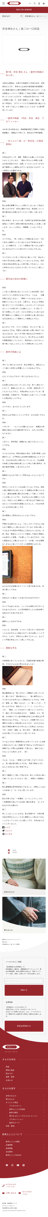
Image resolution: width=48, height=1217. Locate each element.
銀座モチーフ (14, 1123)
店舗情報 (9, 1145)
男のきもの (10, 1099)
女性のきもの (11, 1096)
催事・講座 (10, 1077)
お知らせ (9, 1080)
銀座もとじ (14, 3)
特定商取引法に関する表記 (9, 1208)
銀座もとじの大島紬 (17, 1109)
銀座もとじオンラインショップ (11, 939)
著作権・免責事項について (9, 1203)
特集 (7, 1067)
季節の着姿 (10, 1070)
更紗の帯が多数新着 (24, 10)
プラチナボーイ (15, 1106)
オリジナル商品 (12, 1102)
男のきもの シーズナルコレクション (23, 1116)
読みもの (4, 942)
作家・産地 (10, 1126)
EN (30, 3)
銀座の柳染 (13, 1113)
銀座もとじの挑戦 (13, 1142)
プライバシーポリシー (8, 1205)
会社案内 (9, 1152)
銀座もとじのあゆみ (14, 1155)
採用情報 (9, 1148)
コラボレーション (16, 1119)
